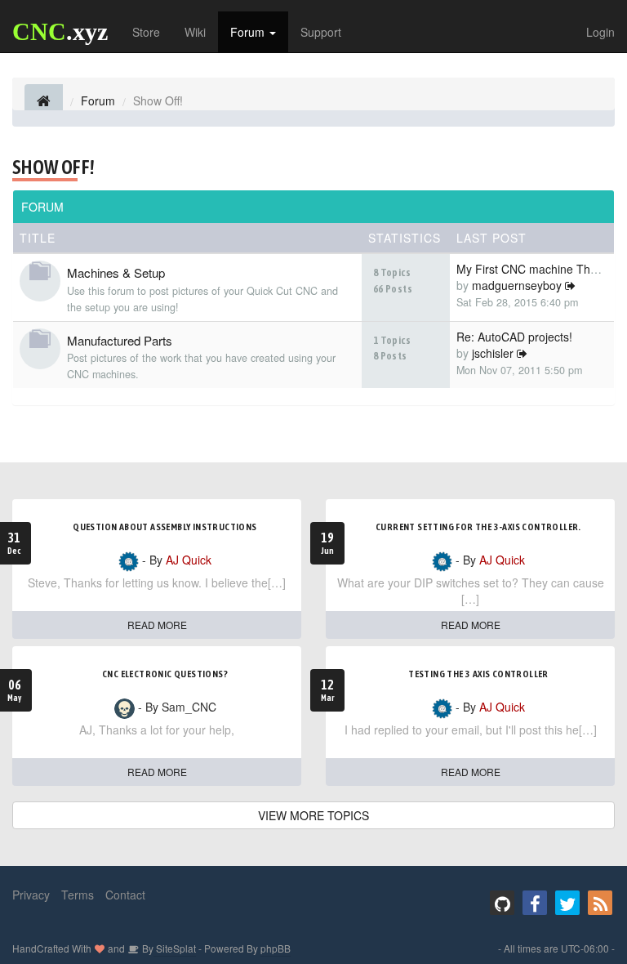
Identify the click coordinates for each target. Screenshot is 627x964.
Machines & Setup (116, 272)
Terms (77, 894)
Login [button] (600, 32)
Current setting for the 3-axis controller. (478, 527)
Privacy (31, 894)
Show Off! (54, 167)
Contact (125, 894)
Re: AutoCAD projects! (514, 336)
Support (320, 32)
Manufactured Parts (119, 340)
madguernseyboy (517, 285)
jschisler (493, 353)
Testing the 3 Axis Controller (478, 674)
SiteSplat (174, 948)
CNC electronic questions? (165, 674)
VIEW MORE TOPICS (313, 815)
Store (146, 32)
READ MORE (157, 625)
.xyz (60, 31)
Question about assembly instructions (164, 527)
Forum (249, 32)
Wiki (195, 32)
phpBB (275, 948)
